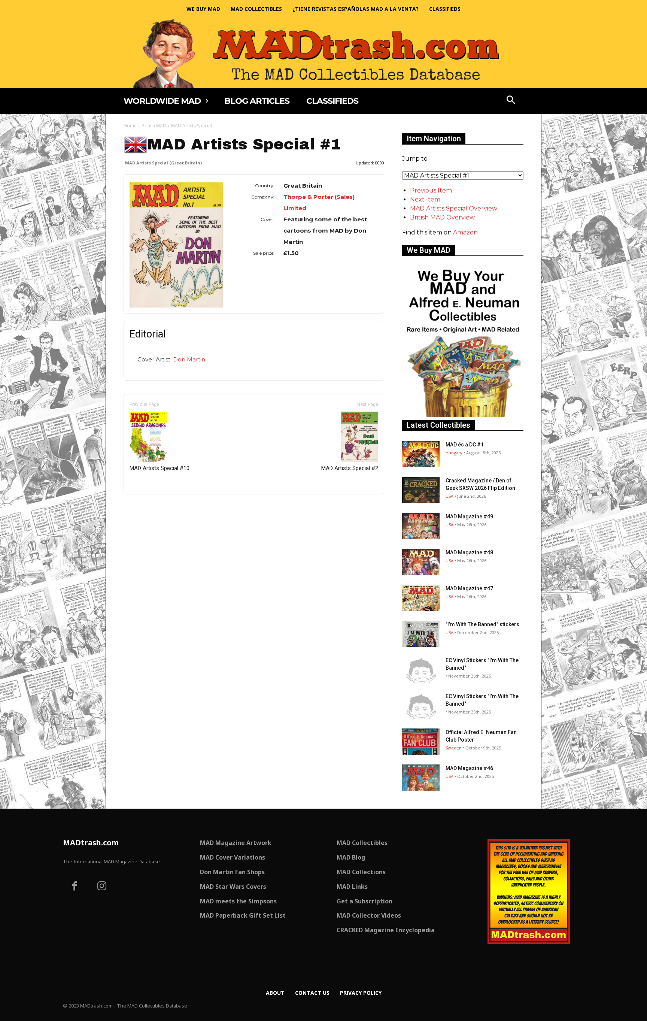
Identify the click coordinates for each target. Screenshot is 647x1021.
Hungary (454, 452)
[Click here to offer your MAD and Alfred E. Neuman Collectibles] (462, 415)
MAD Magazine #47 (469, 588)
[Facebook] (74, 887)
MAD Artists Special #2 (349, 468)
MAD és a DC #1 (465, 445)
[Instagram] (102, 887)
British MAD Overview (442, 217)
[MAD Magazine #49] (421, 526)
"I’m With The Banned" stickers (482, 624)
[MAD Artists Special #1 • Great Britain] (176, 244)
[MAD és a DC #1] (421, 454)
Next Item (425, 199)
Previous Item (431, 190)
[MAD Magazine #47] (421, 598)
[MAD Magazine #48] (421, 562)
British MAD (154, 125)
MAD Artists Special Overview (453, 208)
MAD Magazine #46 (469, 768)
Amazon (465, 232)
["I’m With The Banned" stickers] (421, 634)
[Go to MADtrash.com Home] (323, 53)
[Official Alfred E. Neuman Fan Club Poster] (421, 741)
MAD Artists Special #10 (159, 468)
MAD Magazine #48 (469, 552)
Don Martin (189, 359)
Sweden (454, 748)
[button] (511, 100)
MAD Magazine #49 (469, 516)
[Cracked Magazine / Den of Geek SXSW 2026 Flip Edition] (421, 490)
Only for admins (149, 507)
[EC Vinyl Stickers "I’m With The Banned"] (421, 670)
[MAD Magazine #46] (421, 777)
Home (130, 125)
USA (449, 496)
